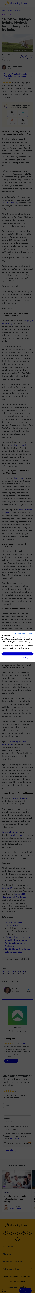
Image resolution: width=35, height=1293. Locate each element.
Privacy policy (19, 633)
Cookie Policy (29, 633)
